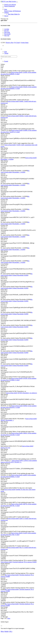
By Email (17, 42)
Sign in (6, 16)
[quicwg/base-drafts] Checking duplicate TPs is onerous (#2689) (19, 562)
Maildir (6, 631)
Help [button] (5, 9)
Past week (7, 32)
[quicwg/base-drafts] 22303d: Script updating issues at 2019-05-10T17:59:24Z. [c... (19, 461)
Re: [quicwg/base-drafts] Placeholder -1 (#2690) (15, 171)
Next (8, 618)
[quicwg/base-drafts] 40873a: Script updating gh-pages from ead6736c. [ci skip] (18, 504)
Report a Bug (9, 42)
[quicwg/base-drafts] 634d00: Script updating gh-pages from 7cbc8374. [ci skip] (19, 131)
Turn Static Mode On (14, 14)
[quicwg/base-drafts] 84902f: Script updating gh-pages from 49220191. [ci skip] (18, 406)
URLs (10, 631)
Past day (6, 30)
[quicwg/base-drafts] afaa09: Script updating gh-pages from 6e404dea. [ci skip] (18, 475)
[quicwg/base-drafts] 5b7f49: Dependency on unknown (21, 393)
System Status (24, 42)
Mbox (2, 631)
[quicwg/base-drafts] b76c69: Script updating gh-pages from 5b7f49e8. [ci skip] (18, 379)
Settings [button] (6, 12)
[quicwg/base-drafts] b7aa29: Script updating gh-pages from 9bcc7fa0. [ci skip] (18, 533)
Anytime (6, 29)
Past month (7, 34)
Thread (6, 53)
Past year (6, 35)
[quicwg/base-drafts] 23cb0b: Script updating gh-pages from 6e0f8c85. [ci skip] (18, 73)
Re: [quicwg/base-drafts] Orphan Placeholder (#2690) (17, 274)
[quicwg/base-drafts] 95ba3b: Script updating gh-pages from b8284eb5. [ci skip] (19, 87)
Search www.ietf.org (10, 4)
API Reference (17, 11)
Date (5, 51)
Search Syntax (8, 11)
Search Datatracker (9, 6)
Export (6, 61)
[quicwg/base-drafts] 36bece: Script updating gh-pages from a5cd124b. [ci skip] (18, 434)
